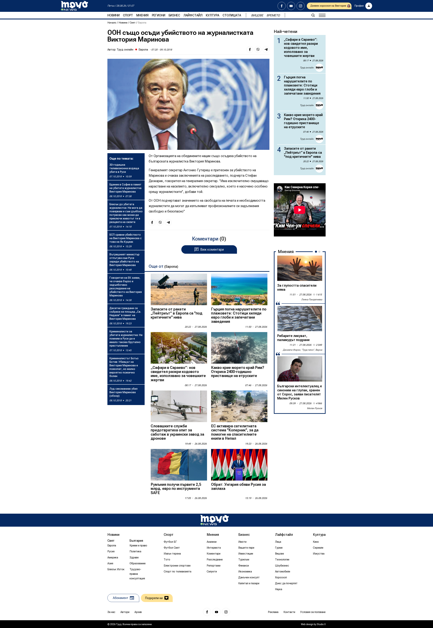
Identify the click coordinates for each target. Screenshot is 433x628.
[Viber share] (258, 49)
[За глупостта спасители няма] (299, 268)
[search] (313, 15)
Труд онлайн (125, 49)
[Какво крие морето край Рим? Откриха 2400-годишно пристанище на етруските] (239, 348)
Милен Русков (314, 408)
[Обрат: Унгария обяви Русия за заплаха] (239, 465)
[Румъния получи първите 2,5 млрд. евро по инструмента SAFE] (179, 465)
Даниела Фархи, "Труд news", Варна (302, 349)
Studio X (321, 624)
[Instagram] (301, 6)
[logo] (74, 6)
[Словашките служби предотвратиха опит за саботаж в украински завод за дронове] (179, 406)
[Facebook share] (249, 49)
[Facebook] (282, 6)
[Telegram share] (266, 49)
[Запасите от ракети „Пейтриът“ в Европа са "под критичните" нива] (179, 289)
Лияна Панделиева (311, 299)
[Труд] (214, 520)
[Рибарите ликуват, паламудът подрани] (299, 318)
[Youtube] (291, 6)
